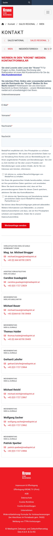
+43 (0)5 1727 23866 (17, 451)
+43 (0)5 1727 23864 (17, 367)
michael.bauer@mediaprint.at (21, 310)
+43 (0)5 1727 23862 (17, 425)
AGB (26, 494)
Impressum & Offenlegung (26, 485)
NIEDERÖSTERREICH (28, 49)
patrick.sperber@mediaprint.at (21, 447)
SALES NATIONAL (16, 40)
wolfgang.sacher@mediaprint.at (22, 421)
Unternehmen (26, 510)
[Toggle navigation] (47, 12)
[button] (48, 40)
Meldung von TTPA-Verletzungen (26, 521)
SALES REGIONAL (27, 24)
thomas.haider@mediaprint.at (21, 335)
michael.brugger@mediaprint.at (22, 256)
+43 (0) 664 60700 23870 (19, 260)
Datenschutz (26, 498)
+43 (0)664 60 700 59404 (19, 313)
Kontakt (11, 24)
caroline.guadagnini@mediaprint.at (24, 282)
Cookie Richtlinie (26, 502)
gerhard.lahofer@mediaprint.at (22, 363)
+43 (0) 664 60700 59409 (19, 339)
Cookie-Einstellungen (26, 506)
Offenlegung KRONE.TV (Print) (26, 489)
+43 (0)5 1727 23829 (17, 285)
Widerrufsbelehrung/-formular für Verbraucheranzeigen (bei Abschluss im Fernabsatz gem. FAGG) (26, 515)
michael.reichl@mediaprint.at (21, 394)
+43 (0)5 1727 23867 (17, 397)
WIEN (10, 49)
